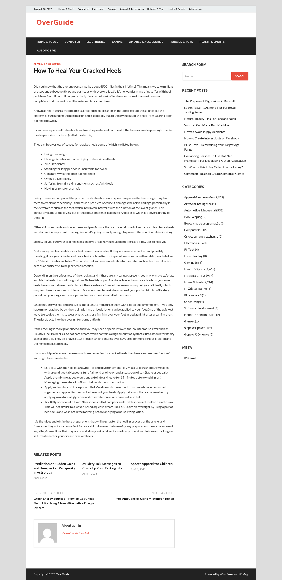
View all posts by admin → (78, 533)
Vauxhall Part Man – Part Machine (206, 125)
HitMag (243, 574)
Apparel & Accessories (132, 9)
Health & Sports (176, 9)
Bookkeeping (193, 217)
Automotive (195, 9)
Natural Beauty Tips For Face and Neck (210, 118)
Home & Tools (66, 9)
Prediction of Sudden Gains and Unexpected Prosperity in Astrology (54, 468)
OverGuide (55, 22)
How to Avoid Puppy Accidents (204, 131)
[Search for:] (215, 76)
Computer (83, 9)
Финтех (189, 321)
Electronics (98, 9)
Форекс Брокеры (196, 328)
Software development (199, 308)
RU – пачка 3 (192, 295)
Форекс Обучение (196, 334)
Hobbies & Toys (155, 9)
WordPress (226, 574)
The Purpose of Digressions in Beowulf (209, 101)
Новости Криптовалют (200, 315)
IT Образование (195, 288)
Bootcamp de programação (202, 223)
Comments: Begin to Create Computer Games (214, 173)
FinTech (189, 249)
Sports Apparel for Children (152, 464)
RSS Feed (190, 358)
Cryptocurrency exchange (201, 236)
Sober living (192, 301)
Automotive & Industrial (200, 210)
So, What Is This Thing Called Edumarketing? (213, 167)
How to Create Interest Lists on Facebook (211, 138)
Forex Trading (193, 256)
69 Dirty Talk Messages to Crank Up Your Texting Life (102, 466)
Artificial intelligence (198, 203)
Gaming (112, 9)
